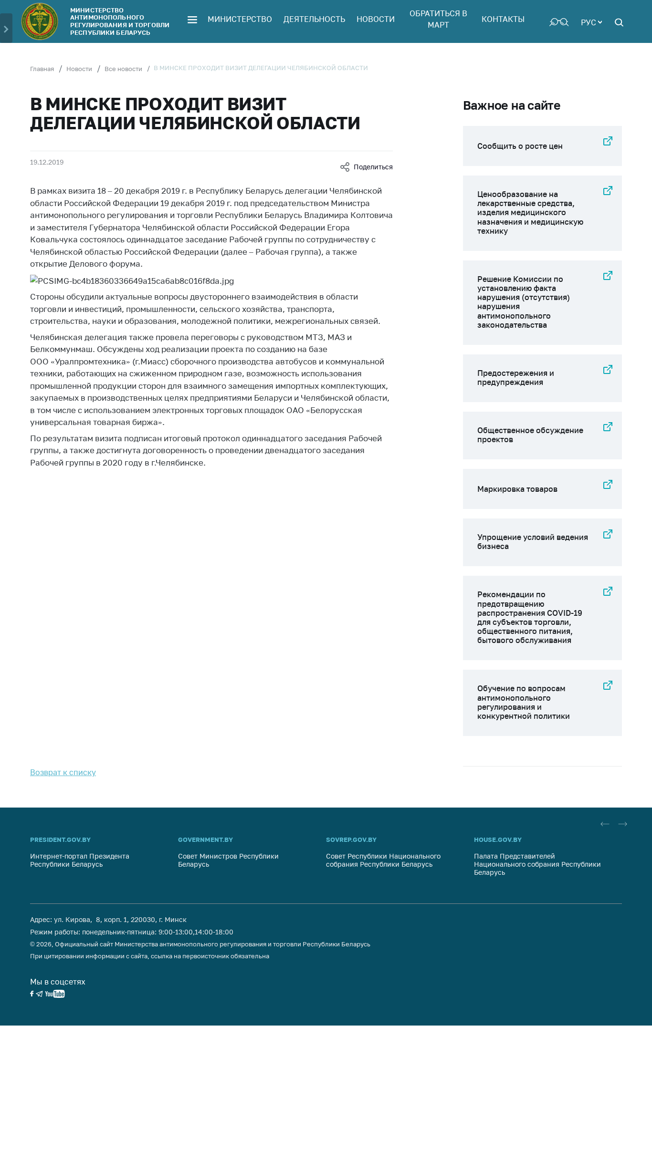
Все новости (123, 69)
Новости (376, 19)
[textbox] (591, 21)
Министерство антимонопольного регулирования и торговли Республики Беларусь (119, 21)
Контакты (503, 19)
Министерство (240, 19)
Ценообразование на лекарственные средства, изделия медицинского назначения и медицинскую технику (530, 212)
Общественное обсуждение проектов (530, 434)
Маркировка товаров (517, 489)
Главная (42, 69)
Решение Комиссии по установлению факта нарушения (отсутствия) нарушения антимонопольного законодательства (523, 302)
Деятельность (314, 19)
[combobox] (591, 21)
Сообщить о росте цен (520, 146)
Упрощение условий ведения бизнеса (532, 541)
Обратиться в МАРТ (438, 19)
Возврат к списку (63, 772)
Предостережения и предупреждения (515, 377)
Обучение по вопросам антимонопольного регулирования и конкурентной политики (523, 702)
